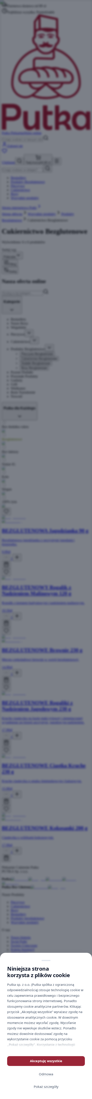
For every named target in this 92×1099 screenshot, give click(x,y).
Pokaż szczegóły (46, 1086)
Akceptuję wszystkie (46, 1061)
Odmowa (46, 1074)
